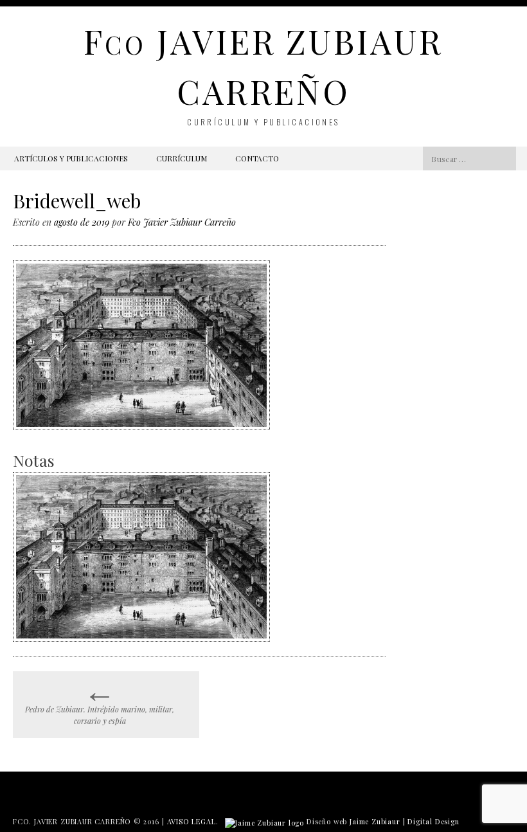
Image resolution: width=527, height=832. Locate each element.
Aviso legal (191, 821)
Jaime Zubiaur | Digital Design (405, 821)
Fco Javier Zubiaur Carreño (182, 222)
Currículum (181, 158)
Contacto (257, 158)
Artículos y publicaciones (71, 158)
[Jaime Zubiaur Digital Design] (264, 821)
